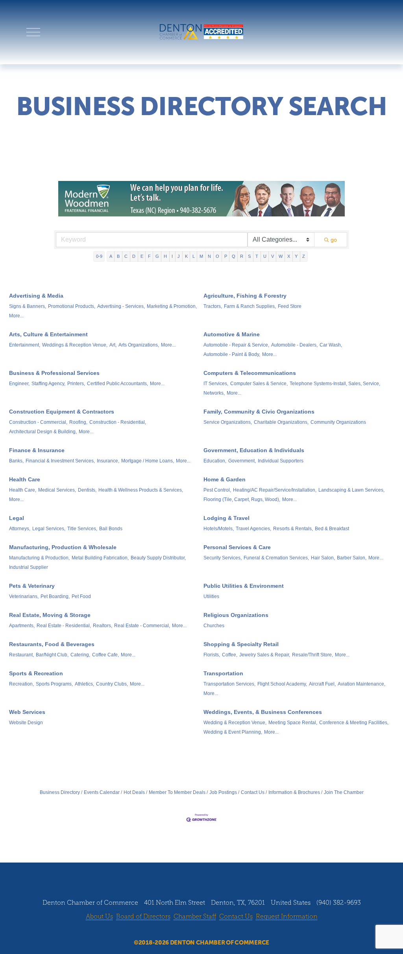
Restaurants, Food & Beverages (51, 644)
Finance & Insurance (37, 450)
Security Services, (222, 558)
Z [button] (303, 256)
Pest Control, (217, 490)
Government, (242, 461)
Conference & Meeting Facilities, (353, 722)
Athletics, (84, 684)
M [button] (201, 256)
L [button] (193, 256)
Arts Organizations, (138, 345)
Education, (214, 461)
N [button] (209, 256)
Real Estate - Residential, (64, 625)
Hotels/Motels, (218, 528)
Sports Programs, (54, 684)
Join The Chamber (344, 792)
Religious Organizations (235, 615)
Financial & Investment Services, (60, 461)
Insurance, (108, 461)
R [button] (241, 256)
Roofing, (78, 422)
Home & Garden (224, 479)
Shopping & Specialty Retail (241, 644)
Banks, (16, 461)
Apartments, (22, 625)
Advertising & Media (36, 296)
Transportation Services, (229, 684)
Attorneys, (19, 528)
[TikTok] (224, 930)
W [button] (281, 256)
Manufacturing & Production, (39, 558)
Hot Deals (134, 792)
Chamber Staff (195, 916)
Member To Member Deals (177, 792)
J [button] (178, 256)
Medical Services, (57, 490)
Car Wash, (331, 345)
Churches (213, 625)
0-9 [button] (99, 256)
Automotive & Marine (231, 334)
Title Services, (82, 528)
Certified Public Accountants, (117, 383)
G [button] (157, 256)
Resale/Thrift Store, (312, 655)
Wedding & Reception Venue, (234, 722)
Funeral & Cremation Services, (276, 558)
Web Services (27, 712)
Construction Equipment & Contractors (61, 411)
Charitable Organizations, (281, 422)
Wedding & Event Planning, (232, 732)
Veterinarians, (24, 596)
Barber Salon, (351, 558)
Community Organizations (338, 422)
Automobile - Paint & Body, (231, 354)
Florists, (211, 655)
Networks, (214, 393)
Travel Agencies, (253, 528)
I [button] (172, 256)
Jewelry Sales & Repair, (264, 655)
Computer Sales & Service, (259, 383)
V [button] (272, 256)
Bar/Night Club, (52, 655)
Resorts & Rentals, (293, 528)
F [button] (149, 256)
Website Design (26, 722)
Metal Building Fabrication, (100, 558)
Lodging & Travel (226, 518)
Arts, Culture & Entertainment (48, 334)
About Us (99, 916)
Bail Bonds (110, 528)
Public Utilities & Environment (243, 586)
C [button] (126, 256)
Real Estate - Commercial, (142, 625)
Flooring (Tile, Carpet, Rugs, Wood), (241, 499)
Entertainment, (24, 345)
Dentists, (87, 490)
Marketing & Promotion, (172, 306)
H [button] (165, 256)
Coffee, (229, 655)
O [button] (217, 256)
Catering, (80, 655)
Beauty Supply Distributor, (158, 558)
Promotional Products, (71, 306)
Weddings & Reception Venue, (74, 345)
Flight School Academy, (282, 684)
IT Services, (215, 383)
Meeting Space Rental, (292, 722)
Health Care (24, 479)
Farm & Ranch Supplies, (250, 306)
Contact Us (252, 792)
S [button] (249, 256)
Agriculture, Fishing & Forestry (245, 296)
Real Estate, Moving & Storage (50, 615)
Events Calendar (102, 792)
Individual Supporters (280, 461)
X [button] (288, 256)
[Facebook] (179, 930)
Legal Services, (48, 528)
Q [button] (233, 256)
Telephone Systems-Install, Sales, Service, (335, 383)
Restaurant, (21, 655)
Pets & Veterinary (32, 586)
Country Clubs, (112, 684)
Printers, (76, 383)
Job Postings (223, 792)
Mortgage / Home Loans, (147, 461)
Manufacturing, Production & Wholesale (62, 547)
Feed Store (289, 306)
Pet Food (81, 596)
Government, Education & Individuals (253, 450)
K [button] (186, 256)
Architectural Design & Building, (43, 431)
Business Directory (60, 792)
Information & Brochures (294, 792)
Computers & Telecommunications (249, 373)
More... (16, 316)
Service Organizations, (227, 422)
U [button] (264, 256)
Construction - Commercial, (38, 422)
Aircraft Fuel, (322, 684)
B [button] (118, 256)
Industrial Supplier (28, 567)
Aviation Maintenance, (361, 684)
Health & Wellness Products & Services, (140, 490)
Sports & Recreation (36, 673)
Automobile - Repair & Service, (236, 345)
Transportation (223, 673)
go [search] (334, 240)
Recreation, (21, 684)
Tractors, (212, 306)
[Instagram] (194, 930)
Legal (16, 518)
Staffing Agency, (48, 383)
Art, (112, 345)
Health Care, (22, 490)
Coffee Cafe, (105, 655)
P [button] (225, 256)
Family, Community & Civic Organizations (258, 411)
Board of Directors (143, 916)
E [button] (141, 256)
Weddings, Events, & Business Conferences (262, 712)
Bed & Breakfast (332, 528)
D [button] (133, 256)
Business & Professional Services (54, 373)
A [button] (110, 256)
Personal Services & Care (237, 547)
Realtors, (102, 625)
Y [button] (296, 256)
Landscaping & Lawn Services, (351, 490)
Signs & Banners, (27, 306)
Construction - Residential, (117, 422)
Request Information (287, 916)
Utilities (211, 596)
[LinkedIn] (209, 930)
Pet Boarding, (55, 596)
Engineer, (19, 383)
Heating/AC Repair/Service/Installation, (274, 490)
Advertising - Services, (121, 306)
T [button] (256, 256)
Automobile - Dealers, (294, 345)
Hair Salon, (323, 558)
